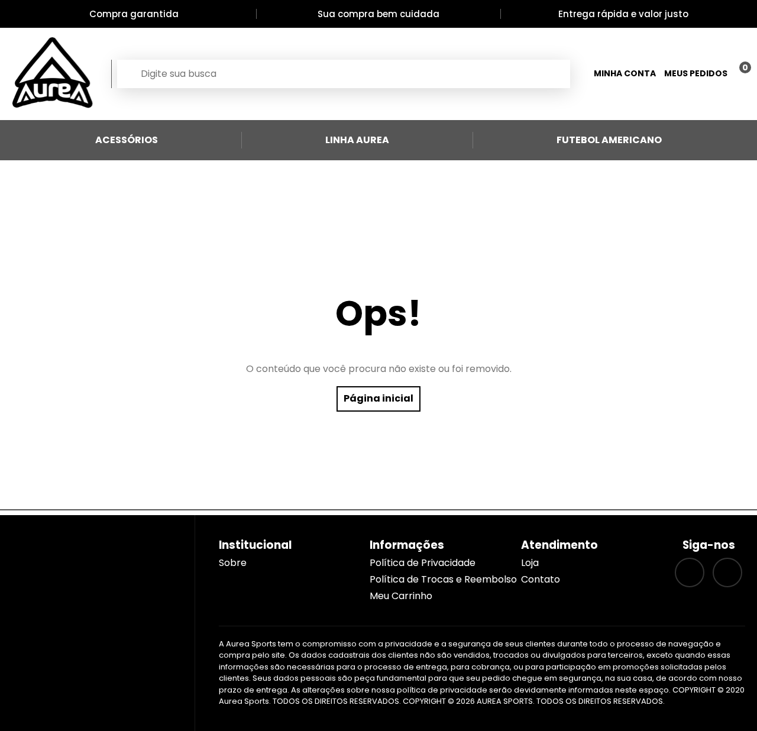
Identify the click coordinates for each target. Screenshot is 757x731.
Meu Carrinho (401, 596)
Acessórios (126, 140)
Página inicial (378, 398)
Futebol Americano (609, 140)
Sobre (233, 563)
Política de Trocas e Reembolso (443, 579)
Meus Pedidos (695, 73)
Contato (540, 579)
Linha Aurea (357, 140)
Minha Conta (625, 73)
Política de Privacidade (422, 563)
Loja (530, 563)
